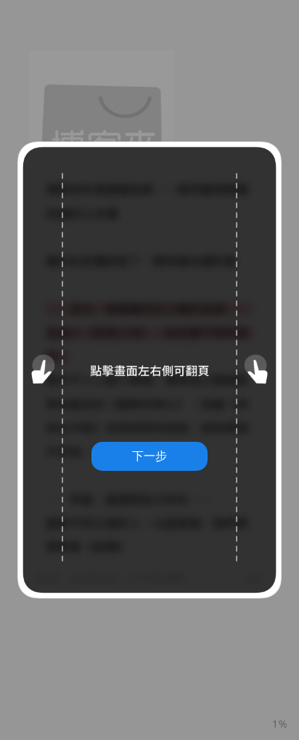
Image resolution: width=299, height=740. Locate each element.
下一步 (149, 456)
